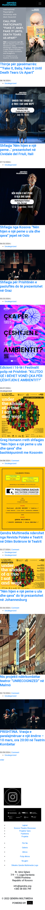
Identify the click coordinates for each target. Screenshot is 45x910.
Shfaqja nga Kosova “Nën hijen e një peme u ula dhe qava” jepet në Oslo (20, 231)
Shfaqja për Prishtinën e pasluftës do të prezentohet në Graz (21, 286)
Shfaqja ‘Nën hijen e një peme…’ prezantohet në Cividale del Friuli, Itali (18, 149)
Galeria (25, 847)
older (2, 760)
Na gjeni (25, 861)
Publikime (25, 834)
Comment (15, 461)
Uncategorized (10, 83)
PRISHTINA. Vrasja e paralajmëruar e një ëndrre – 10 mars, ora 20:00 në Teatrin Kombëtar (22, 738)
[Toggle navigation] (40, 3)
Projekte (24, 836)
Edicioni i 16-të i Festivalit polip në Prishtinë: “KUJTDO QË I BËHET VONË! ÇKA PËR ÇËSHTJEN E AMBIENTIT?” (21, 373)
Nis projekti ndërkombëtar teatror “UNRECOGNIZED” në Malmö (22, 681)
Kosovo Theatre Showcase (25, 828)
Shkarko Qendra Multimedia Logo (24, 865)
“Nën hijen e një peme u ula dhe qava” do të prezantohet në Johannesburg (21, 595)
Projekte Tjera (24, 831)
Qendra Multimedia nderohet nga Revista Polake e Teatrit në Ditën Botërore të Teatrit (22, 537)
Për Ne (25, 843)
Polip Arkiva (25, 856)
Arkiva (24, 852)
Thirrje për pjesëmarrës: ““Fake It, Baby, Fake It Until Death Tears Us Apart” (21, 68)
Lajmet (25, 825)
